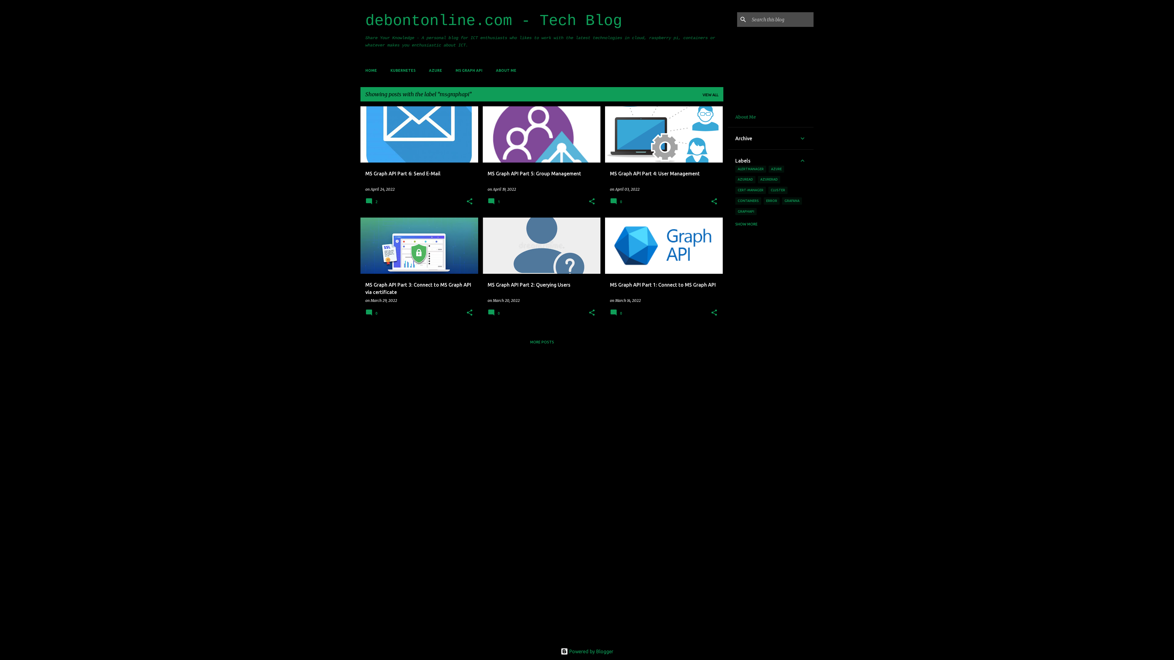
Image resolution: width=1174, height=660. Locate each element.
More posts (542, 342)
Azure (435, 70)
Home (371, 70)
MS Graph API (469, 70)
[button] (469, 202)
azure (776, 169)
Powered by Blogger (590, 651)
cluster (778, 190)
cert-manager (750, 190)
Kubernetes (402, 70)
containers (748, 201)
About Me (506, 70)
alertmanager (751, 169)
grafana (792, 201)
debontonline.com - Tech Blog (493, 21)
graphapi (746, 211)
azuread (745, 179)
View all (710, 95)
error (771, 201)
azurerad (769, 179)
